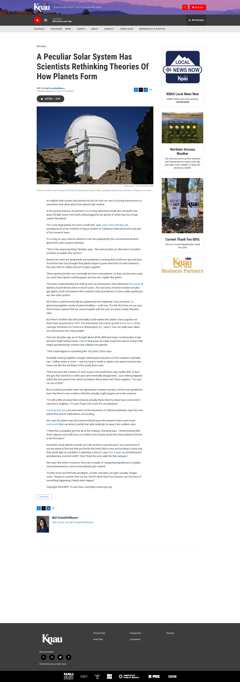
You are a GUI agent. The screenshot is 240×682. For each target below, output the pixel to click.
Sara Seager (115, 452)
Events (81, 29)
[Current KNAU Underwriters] (182, 265)
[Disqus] (120, 585)
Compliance (126, 29)
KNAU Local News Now (182, 94)
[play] (37, 20)
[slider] (50, 20)
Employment (135, 633)
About (94, 29)
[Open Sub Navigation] (47, 29)
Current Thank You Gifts (182, 239)
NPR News (41, 46)
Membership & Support (152, 29)
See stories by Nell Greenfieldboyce (73, 522)
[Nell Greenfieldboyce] (43, 524)
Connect (109, 29)
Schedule (39, 29)
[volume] (45, 20)
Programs (56, 29)
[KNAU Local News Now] (182, 67)
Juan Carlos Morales (113, 224)
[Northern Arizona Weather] (182, 127)
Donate (199, 7)
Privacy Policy (99, 633)
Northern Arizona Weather (182, 151)
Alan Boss (127, 323)
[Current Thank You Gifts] (182, 205)
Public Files (98, 639)
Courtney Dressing (56, 410)
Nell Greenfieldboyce (55, 88)
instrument (52, 424)
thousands (134, 283)
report (88, 210)
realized (83, 341)
